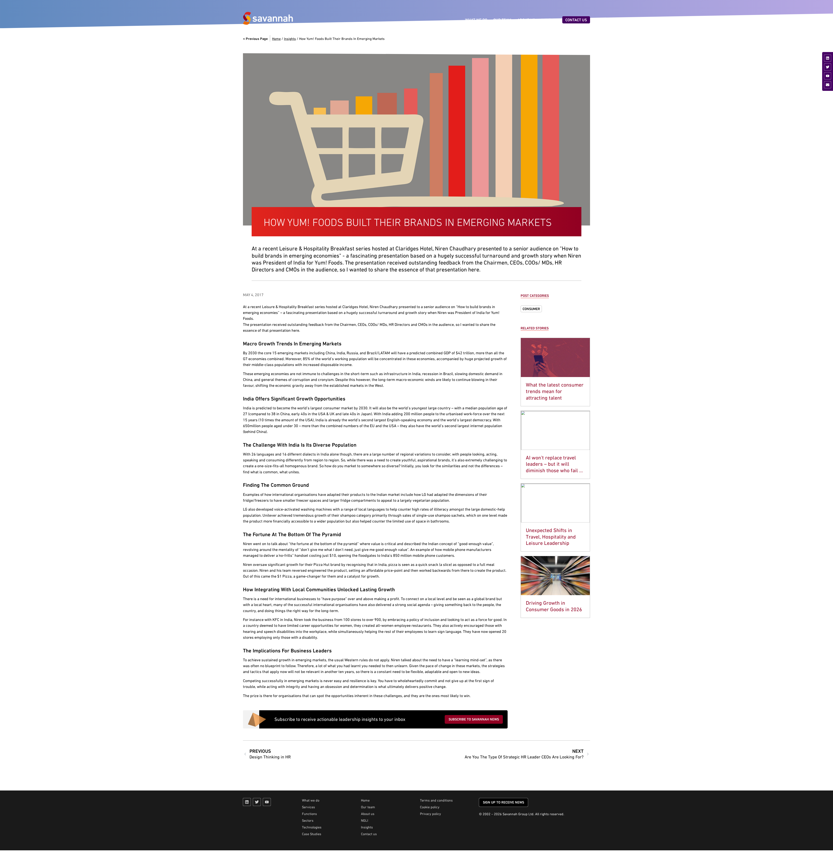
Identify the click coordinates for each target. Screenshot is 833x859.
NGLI (364, 820)
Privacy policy (430, 814)
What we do (310, 800)
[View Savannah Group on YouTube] (827, 75)
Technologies (311, 827)
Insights (290, 39)
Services (308, 807)
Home (276, 39)
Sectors (307, 820)
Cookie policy (429, 807)
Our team (368, 807)
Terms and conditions (436, 800)
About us (367, 814)
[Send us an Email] (827, 84)
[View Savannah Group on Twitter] (827, 67)
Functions (309, 814)
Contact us (369, 834)
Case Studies (311, 834)
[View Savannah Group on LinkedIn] (827, 58)
